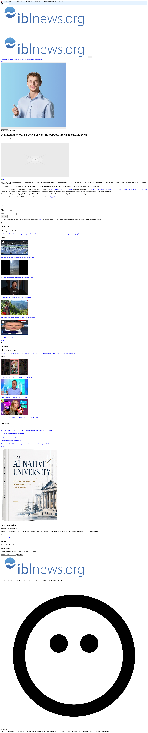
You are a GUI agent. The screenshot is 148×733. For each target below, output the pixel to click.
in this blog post (50, 197)
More (2, 340)
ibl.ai (40, 219)
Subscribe (19, 554)
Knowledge (10, 59)
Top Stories (4, 59)
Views (15, 59)
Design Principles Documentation (59, 189)
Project (70, 189)
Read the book (5, 538)
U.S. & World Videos (22, 59)
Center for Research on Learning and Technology (133, 189)
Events (40, 59)
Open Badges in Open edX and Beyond (101, 189)
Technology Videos (33, 59)
